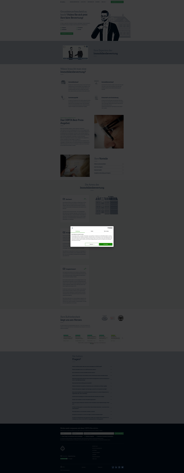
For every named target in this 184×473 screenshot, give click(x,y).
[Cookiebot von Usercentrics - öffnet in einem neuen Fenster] (108, 228)
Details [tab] (92, 231)
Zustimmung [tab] (78, 231)
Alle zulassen (106, 244)
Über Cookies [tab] (106, 231)
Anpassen (91, 244)
